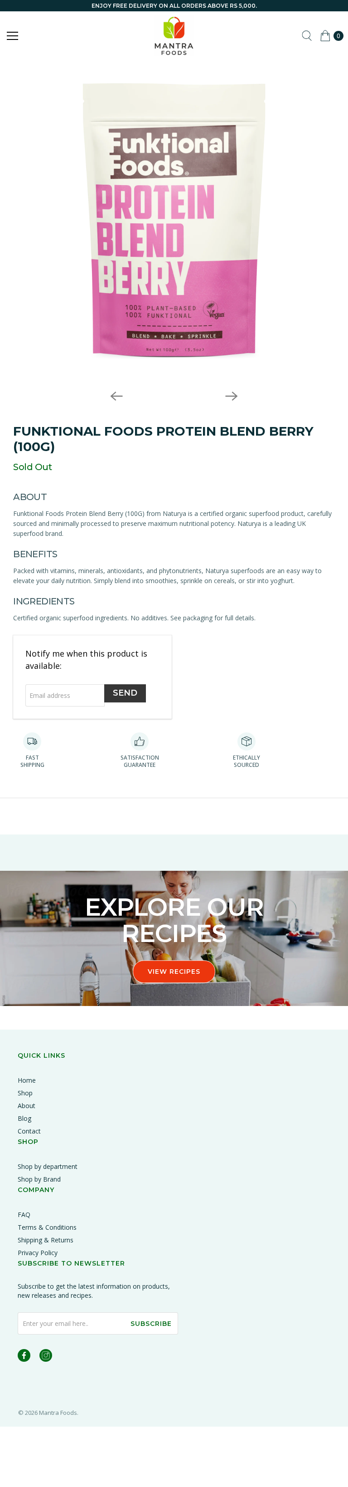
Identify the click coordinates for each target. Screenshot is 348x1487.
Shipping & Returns (45, 1240)
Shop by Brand (39, 1179)
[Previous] (116, 396)
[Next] (231, 396)
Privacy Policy (38, 1252)
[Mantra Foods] (174, 35)
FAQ (24, 1214)
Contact (29, 1131)
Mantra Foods (58, 1412)
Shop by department (47, 1166)
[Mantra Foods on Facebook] (24, 1357)
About (26, 1105)
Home (27, 1080)
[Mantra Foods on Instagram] (45, 1357)
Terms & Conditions (47, 1227)
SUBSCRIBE (151, 1324)
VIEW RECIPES (174, 971)
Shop (25, 1093)
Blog (24, 1118)
